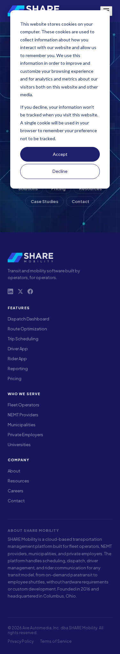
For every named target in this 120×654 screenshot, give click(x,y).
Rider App (17, 358)
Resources (18, 480)
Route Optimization (27, 328)
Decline (60, 171)
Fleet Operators (23, 404)
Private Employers (25, 434)
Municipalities (22, 424)
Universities (19, 444)
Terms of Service (56, 641)
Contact (80, 201)
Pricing (14, 378)
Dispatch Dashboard (28, 318)
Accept (60, 154)
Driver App (18, 348)
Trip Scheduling (23, 338)
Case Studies (44, 201)
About (14, 470)
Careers (15, 490)
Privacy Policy (21, 641)
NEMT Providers (23, 414)
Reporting (18, 368)
